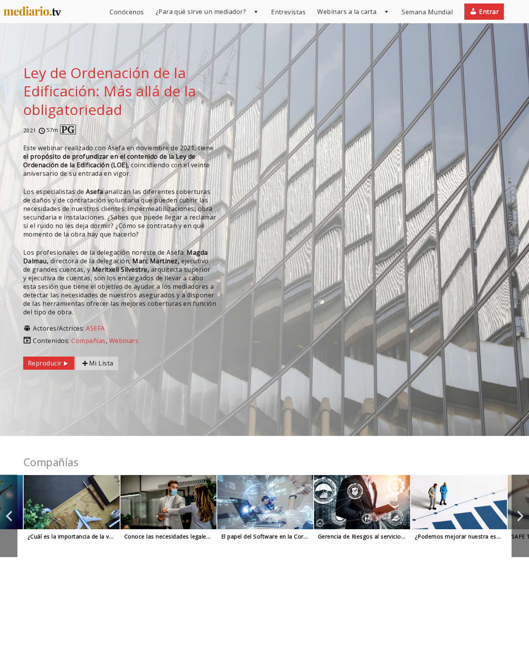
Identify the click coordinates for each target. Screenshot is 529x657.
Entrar (488, 11)
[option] (72, 516)
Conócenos (127, 12)
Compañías (88, 340)
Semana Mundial (427, 12)
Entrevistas (288, 12)
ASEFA (95, 328)
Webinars (124, 340)
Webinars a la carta (346, 11)
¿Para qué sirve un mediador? (201, 11)
